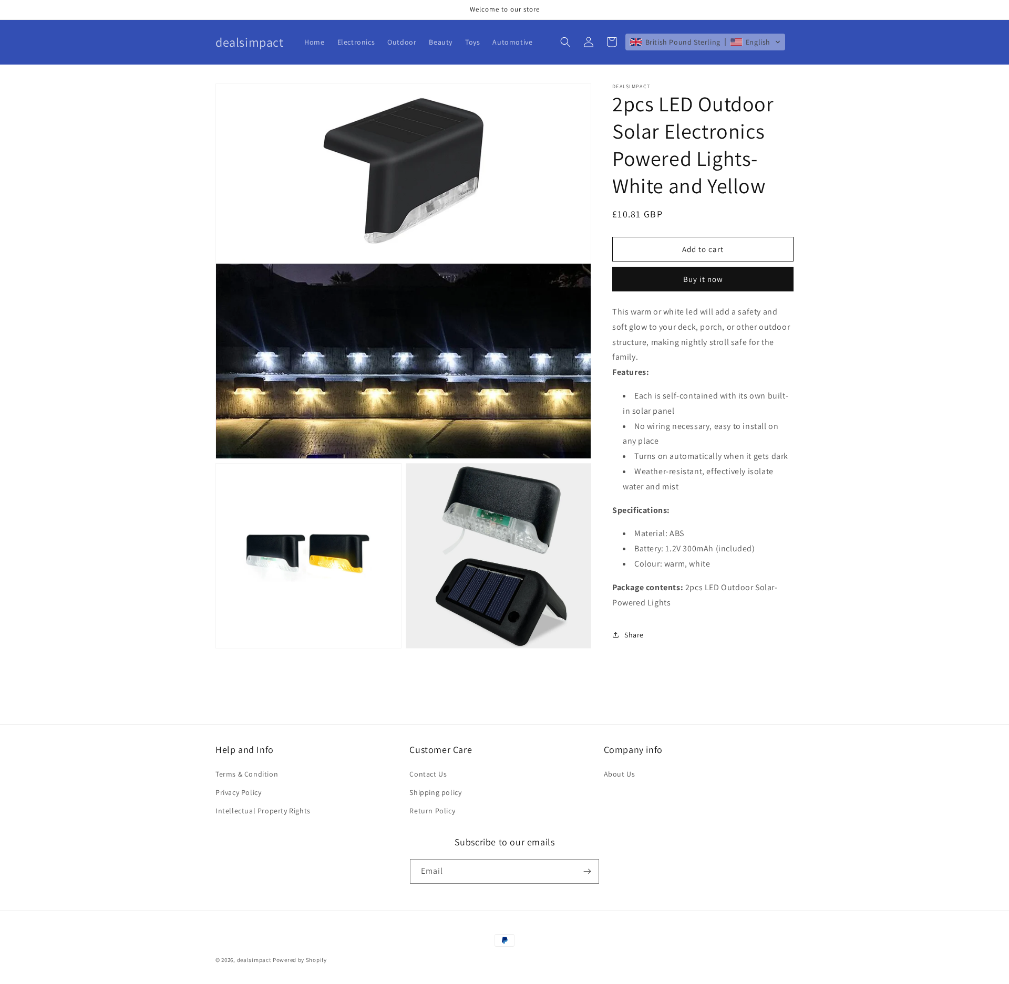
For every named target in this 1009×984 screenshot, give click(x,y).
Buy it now (703, 279)
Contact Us (428, 774)
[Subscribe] (587, 871)
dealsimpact (254, 960)
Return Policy (432, 810)
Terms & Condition (246, 774)
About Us (619, 774)
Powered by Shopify (300, 960)
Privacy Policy (238, 792)
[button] (565, 42)
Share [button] (634, 635)
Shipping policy (435, 792)
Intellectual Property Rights (263, 810)
